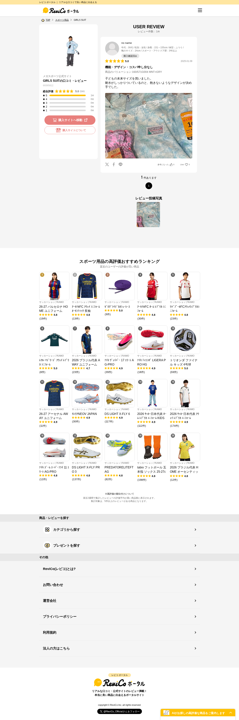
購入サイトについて (74, 130)
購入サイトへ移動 (70, 120)
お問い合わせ (53, 585)
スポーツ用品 (62, 20)
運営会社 (49, 601)
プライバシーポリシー (60, 616)
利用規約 (49, 632)
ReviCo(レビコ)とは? (59, 569)
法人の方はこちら (56, 648)
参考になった (166, 164)
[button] (198, 712)
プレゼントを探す (66, 545)
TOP (48, 20)
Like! (185, 164)
